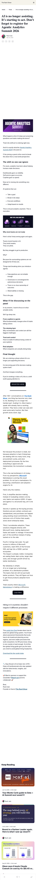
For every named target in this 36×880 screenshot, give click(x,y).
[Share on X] (6, 41)
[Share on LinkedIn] (12, 41)
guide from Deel (11, 630)
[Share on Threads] (9, 41)
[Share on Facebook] (3, 41)
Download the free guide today (13, 653)
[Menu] (33, 2)
